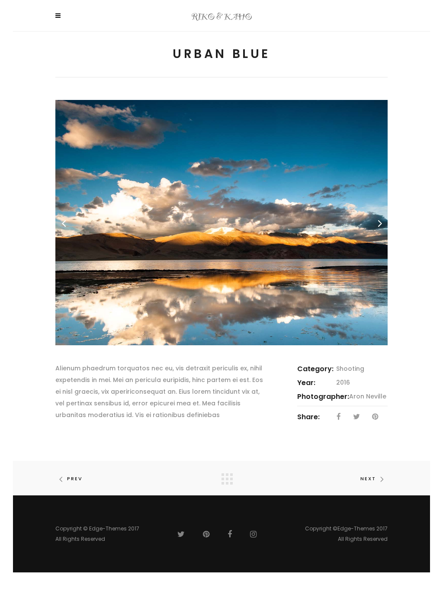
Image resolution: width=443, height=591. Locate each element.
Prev (75, 478)
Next (368, 478)
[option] (221, 222)
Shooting (350, 368)
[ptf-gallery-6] (221, 222)
